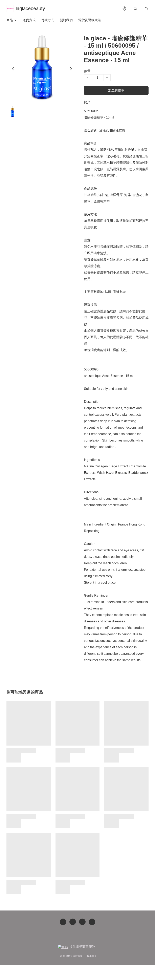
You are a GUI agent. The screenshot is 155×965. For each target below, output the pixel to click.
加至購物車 (116, 90)
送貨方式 (29, 20)
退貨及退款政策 (89, 20)
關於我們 (66, 20)
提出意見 (92, 956)
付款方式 (47, 20)
